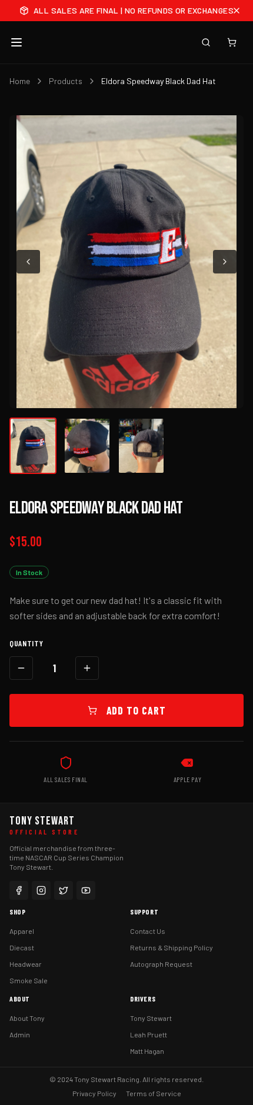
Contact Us (147, 931)
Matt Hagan (147, 1051)
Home (19, 81)
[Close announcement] (236, 11)
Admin (19, 1034)
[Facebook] (18, 890)
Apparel (21, 931)
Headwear (25, 964)
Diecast (21, 947)
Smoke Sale (28, 980)
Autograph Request (161, 964)
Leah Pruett (148, 1034)
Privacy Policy (94, 1093)
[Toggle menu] (16, 42)
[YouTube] (85, 890)
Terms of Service (153, 1093)
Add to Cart (136, 710)
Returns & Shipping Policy (171, 947)
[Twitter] (63, 890)
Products (65, 81)
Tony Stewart (151, 1018)
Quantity (26, 643)
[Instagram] (41, 890)
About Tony (27, 1018)
